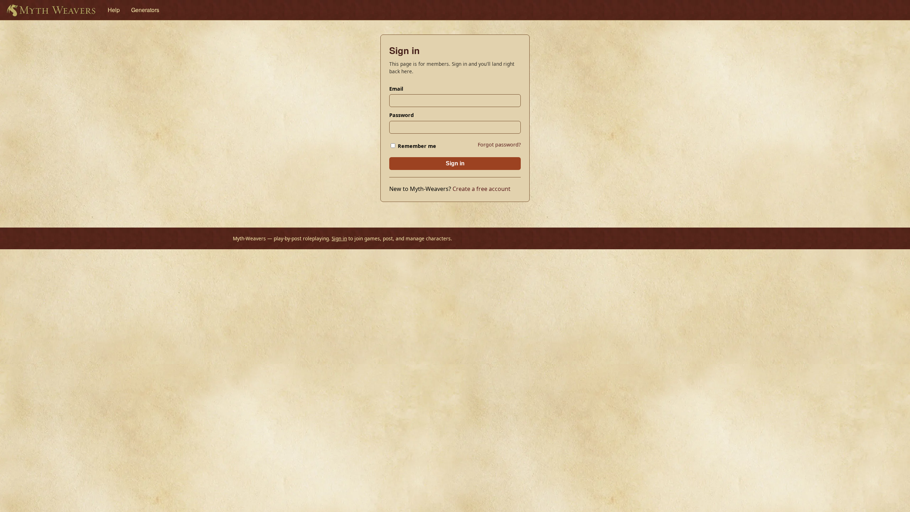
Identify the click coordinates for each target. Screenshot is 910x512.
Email (396, 88)
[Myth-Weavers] (51, 10)
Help (114, 10)
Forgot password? (499, 144)
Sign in (455, 163)
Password (401, 115)
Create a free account (481, 189)
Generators (145, 10)
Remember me (416, 146)
